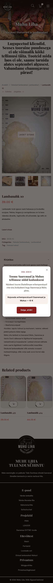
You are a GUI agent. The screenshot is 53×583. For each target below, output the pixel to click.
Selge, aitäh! (27, 310)
